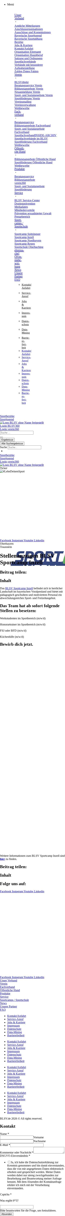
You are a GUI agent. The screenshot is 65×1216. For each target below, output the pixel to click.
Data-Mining (14, 1032)
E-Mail (5, 1144)
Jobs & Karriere (16, 1022)
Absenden (6, 1214)
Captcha (6, 1194)
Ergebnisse (7, 439)
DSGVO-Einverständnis (15, 1155)
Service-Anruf (15, 1019)
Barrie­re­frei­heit (15, 1035)
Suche (3, 447)
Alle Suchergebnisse (12, 443)
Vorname (38, 1137)
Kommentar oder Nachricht (16, 1152)
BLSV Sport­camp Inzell (19, 588)
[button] (36, 4)
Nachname (39, 1141)
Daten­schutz (14, 1028)
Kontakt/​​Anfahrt (16, 1015)
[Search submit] (1, 437)
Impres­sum (13, 1025)
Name (4, 1133)
